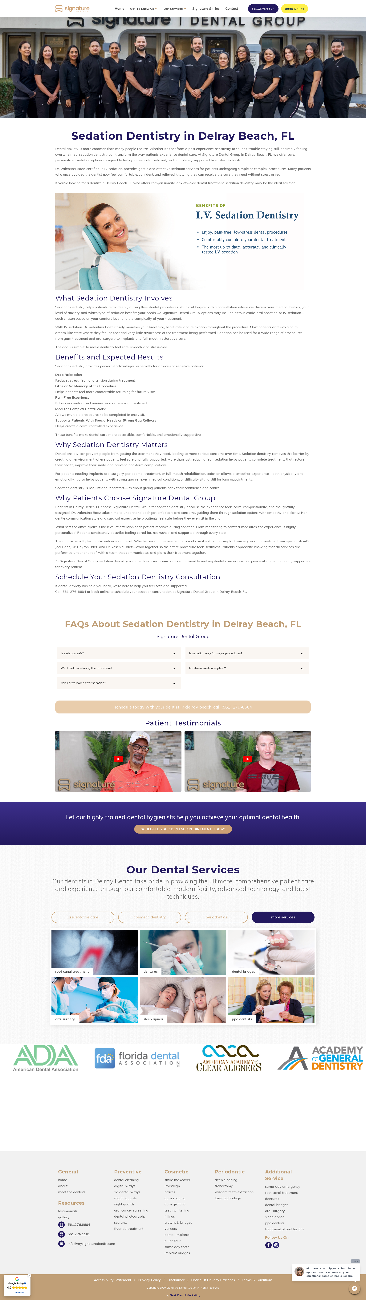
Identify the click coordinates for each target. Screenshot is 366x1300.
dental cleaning (126, 1180)
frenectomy (224, 1186)
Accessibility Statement (112, 1280)
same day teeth (177, 1247)
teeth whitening (177, 1210)
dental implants (177, 1235)
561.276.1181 (79, 1234)
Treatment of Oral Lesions (284, 1229)
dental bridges (276, 1205)
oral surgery (275, 1211)
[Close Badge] (29, 1276)
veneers (171, 1229)
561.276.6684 (263, 8)
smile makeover (177, 1180)
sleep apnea (275, 1217)
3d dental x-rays (127, 1192)
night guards (124, 1204)
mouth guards (125, 1198)
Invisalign (172, 1186)
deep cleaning (226, 1180)
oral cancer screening (131, 1210)
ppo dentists (274, 1223)
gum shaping (175, 1198)
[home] (72, 8)
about (62, 1186)
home (62, 1180)
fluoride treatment (128, 1229)
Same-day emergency (282, 1186)
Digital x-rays (124, 1186)
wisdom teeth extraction (234, 1192)
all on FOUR (173, 1241)
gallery (64, 1217)
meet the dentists (71, 1192)
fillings (170, 1216)
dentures (272, 1199)
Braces (170, 1192)
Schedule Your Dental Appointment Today (183, 829)
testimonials (67, 1211)
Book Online (294, 8)
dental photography (130, 1216)
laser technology (228, 1198)
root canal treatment (281, 1193)
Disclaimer (176, 1280)
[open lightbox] (118, 761)
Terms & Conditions (256, 1280)
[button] (145, 8)
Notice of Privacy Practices (213, 1280)
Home (119, 8)
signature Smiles (206, 8)
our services (173, 8)
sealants (120, 1222)
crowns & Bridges (178, 1222)
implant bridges (177, 1253)
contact (231, 8)
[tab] (82, 917)
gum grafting (175, 1204)
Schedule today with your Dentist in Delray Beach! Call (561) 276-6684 (183, 707)
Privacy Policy (149, 1280)
